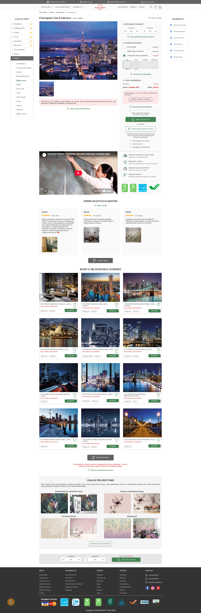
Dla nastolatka (19, 50)
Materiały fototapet (45, 587)
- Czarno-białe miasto (23, 68)
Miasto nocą (44, 310)
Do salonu (123, 581)
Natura (16, 54)
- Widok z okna (20, 114)
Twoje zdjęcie (43, 578)
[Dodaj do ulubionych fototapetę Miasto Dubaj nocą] (116, 304)
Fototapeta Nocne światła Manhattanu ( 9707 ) (135, 395)
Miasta (16, 58)
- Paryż (18, 93)
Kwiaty (16, 32)
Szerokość (131, 28)
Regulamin (68, 590)
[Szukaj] (150, 7)
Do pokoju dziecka (125, 587)
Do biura (123, 590)
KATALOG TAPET (46, 7)
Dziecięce (100, 590)
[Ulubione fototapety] (155, 7)
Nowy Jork (136, 311)
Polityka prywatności (71, 587)
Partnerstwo (69, 578)
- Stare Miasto (20, 97)
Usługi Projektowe (44, 584)
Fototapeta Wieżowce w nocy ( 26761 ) (55, 304)
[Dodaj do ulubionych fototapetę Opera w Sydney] (74, 350)
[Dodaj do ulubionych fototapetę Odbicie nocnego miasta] (116, 440)
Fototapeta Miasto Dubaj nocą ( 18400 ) (95, 305)
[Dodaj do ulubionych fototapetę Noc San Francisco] (158, 440)
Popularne (18, 24)
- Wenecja (19, 110)
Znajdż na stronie (44, 581)
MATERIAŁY (133, 7)
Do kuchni (123, 578)
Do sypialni (123, 575)
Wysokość (150, 28)
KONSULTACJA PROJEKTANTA (100, 544)
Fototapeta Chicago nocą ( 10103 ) (138, 349)
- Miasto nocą (20, 80)
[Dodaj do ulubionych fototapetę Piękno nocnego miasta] (74, 395)
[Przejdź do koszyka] (160, 7)
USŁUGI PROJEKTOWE (62, 7)
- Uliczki (18, 105)
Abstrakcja (18, 41)
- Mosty (18, 85)
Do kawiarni (123, 593)
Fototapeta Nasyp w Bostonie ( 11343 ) (55, 439)
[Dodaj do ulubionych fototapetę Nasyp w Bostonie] (74, 440)
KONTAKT (142, 7)
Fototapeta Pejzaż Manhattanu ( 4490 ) (98, 349)
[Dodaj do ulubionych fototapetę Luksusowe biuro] (116, 395)
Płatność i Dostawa (45, 590)
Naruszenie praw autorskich (73, 584)
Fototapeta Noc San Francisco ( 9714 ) (139, 439)
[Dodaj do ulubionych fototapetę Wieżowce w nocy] (74, 304)
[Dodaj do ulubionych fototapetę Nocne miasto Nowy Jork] (158, 304)
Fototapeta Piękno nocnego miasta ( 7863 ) (54, 395)
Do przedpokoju (124, 584)
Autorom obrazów (70, 575)
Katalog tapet (43, 575)
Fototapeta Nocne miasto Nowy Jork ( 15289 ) (139, 305)
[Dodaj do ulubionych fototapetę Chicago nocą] (158, 350)
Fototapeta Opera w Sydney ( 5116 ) (54, 349)
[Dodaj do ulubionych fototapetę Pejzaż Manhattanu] (116, 350)
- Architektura (20, 64)
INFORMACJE (77, 7)
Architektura (53, 356)
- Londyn (18, 72)
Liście (16, 37)
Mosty (135, 401)
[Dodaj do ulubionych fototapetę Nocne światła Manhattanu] (158, 395)
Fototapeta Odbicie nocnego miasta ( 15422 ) (97, 440)
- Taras (18, 101)
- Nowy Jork (19, 89)
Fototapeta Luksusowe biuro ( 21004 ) (97, 394)
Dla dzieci (17, 45)
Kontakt (41, 593)
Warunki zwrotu (70, 581)
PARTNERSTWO (123, 7)
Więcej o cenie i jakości (140, 99)
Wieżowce (52, 310)
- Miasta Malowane (22, 76)
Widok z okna (86, 401)
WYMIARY (71, 310)
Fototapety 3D (19, 28)
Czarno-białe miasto (88, 356)
